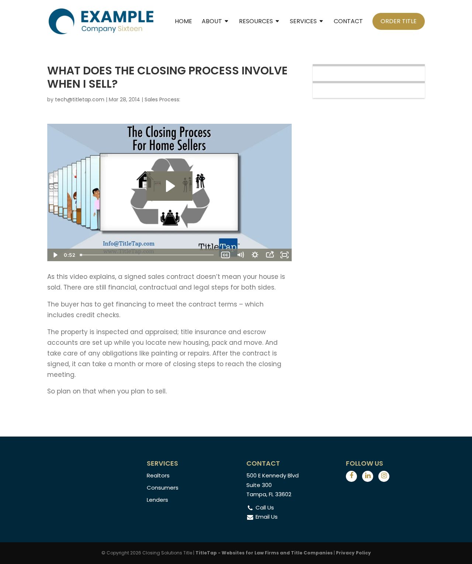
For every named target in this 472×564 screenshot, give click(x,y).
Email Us (267, 517)
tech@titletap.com (79, 99)
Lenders (157, 500)
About (212, 22)
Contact (348, 22)
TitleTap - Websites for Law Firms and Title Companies (264, 553)
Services (303, 22)
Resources (256, 22)
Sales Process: (162, 99)
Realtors (158, 475)
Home (183, 22)
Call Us (265, 507)
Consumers (162, 487)
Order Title (399, 21)
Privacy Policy (353, 553)
